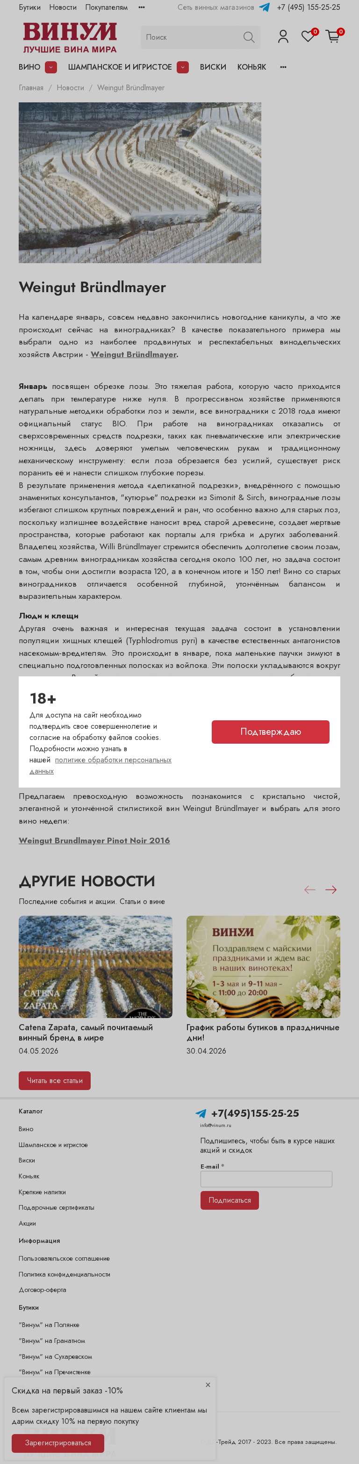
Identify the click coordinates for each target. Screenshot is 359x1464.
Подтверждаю (270, 732)
